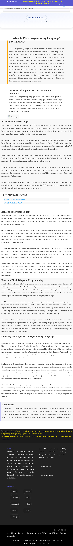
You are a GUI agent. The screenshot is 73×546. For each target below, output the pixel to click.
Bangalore (28, 491)
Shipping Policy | (39, 540)
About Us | (37, 543)
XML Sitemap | (16, 540)
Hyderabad (15, 497)
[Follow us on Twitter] (59, 530)
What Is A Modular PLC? (13, 203)
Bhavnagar (15, 517)
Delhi (28, 504)
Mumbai (14, 510)
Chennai (14, 491)
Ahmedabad (15, 504)
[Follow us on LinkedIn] (62, 530)
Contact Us (45, 543)
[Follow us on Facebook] (55, 530)
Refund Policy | (27, 540)
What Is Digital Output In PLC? (15, 199)
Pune (27, 497)
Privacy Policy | (50, 540)
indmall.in (17, 533)
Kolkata (27, 510)
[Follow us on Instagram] (65, 530)
